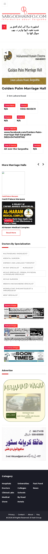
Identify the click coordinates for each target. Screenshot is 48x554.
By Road (21, 497)
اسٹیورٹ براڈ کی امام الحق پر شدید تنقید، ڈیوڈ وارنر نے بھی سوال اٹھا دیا (24, 30)
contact (21, 515)
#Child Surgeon (10, 279)
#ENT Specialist (10, 295)
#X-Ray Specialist (11, 268)
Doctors (6, 488)
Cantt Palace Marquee (10, 196)
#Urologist (28, 268)
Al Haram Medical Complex (15, 227)
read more (11, 233)
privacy (11, 515)
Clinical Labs (8, 492)
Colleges (22, 488)
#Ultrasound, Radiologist (15, 254)
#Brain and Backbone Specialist (18, 284)
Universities (23, 483)
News (35, 488)
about (31, 515)
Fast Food (38, 483)
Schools (21, 492)
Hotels (21, 502)
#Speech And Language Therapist (19, 263)
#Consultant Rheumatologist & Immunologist (18, 289)
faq (38, 515)
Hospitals (6, 483)
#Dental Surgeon (11, 258)
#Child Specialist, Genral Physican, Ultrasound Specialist (19, 273)
